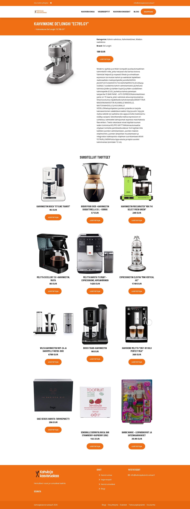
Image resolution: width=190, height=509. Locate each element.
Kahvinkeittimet (128, 39)
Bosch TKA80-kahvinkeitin (95, 348)
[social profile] (51, 3)
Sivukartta (151, 505)
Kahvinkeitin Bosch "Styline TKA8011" (53, 206)
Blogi (136, 11)
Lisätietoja (105, 59)
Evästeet (123, 505)
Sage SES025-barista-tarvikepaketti (53, 418)
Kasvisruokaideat (121, 11)
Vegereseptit (104, 11)
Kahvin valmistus (114, 39)
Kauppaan (148, 12)
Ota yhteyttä (113, 505)
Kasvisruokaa (88, 11)
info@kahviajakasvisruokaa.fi (144, 3)
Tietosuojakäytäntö (137, 505)
